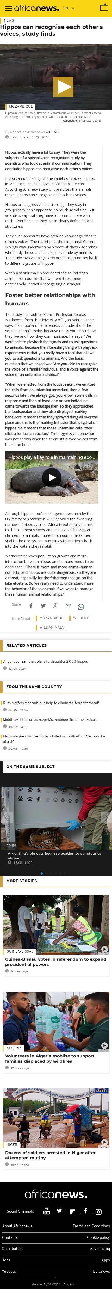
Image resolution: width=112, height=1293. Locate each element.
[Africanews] (36, 9)
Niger (12, 1145)
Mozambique (21, 107)
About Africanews (17, 1226)
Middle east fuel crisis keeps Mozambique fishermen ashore (50, 720)
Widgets (9, 1272)
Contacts (10, 1238)
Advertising (100, 1249)
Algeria (14, 1048)
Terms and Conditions (91, 1226)
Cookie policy (98, 1238)
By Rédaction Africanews (25, 132)
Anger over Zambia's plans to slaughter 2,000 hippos (45, 662)
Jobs (6, 1261)
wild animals (52, 628)
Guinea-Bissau (20, 952)
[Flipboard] (73, 1212)
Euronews (101, 1272)
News (9, 21)
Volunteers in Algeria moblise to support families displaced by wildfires (49, 1059)
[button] (63, 87)
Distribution (12, 1249)
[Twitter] (60, 1212)
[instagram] (98, 1212)
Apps (105, 1261)
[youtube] (47, 1212)
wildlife (81, 618)
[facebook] (86, 1212)
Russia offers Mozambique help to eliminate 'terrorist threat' (51, 703)
